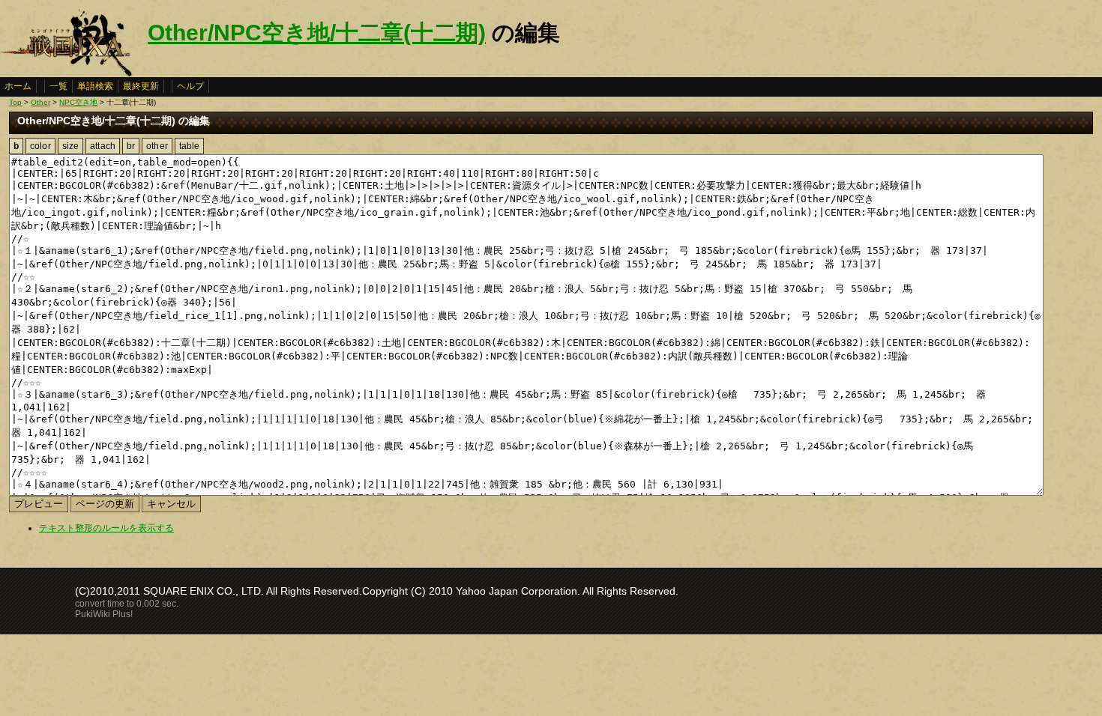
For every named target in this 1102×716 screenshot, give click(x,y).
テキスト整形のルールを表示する (106, 528)
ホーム (17, 86)
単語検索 (95, 86)
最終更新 (141, 86)
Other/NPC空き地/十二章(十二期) (317, 32)
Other (40, 102)
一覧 (58, 86)
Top (15, 102)
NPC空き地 (78, 102)
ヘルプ (190, 86)
